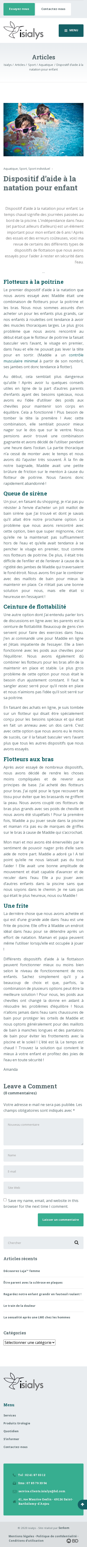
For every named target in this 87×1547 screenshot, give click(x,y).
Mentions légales (21, 1536)
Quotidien (11, 1431)
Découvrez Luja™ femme (21, 1271)
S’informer (11, 1439)
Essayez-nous (19, 9)
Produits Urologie (16, 1423)
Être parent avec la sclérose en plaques (33, 1283)
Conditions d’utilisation (26, 1540)
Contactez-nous (53, 9)
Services (9, 1415)
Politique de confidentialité (56, 1536)
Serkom (63, 1528)
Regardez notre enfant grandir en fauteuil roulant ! (42, 1294)
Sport (23, 169)
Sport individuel (39, 169)
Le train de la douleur (19, 1306)
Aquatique (10, 169)
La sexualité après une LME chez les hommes (36, 1317)
